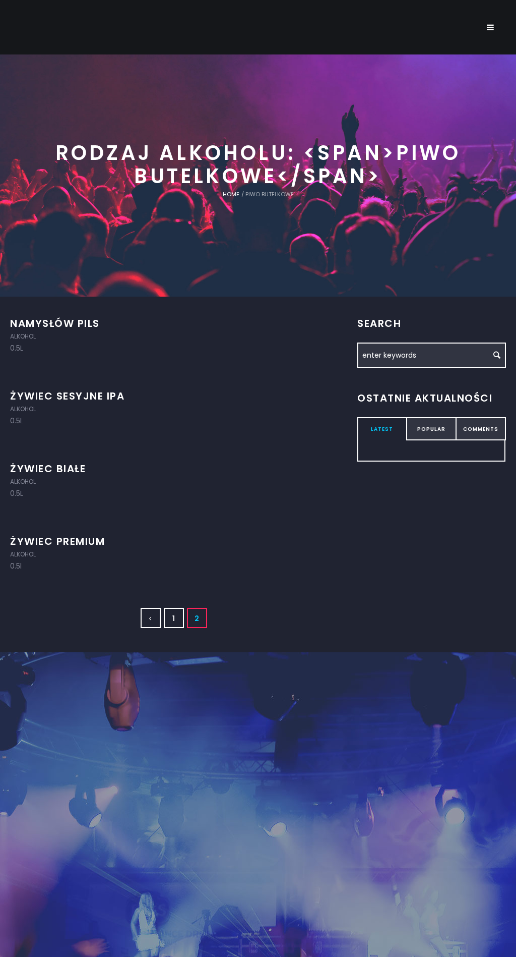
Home (231, 194)
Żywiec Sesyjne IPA (67, 396)
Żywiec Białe (48, 469)
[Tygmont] (258, 780)
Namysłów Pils (55, 323)
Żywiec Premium (57, 541)
